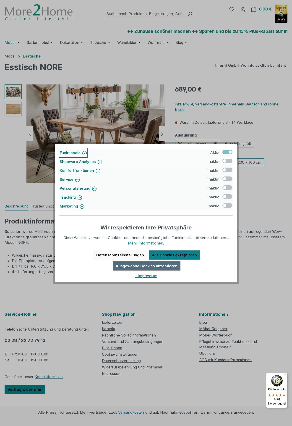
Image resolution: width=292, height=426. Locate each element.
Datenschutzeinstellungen (120, 255)
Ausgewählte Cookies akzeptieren (146, 266)
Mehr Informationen (145, 243)
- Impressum (146, 275)
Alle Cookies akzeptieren (174, 255)
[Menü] (284, 375)
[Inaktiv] (227, 161)
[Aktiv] (227, 152)
